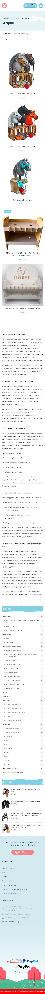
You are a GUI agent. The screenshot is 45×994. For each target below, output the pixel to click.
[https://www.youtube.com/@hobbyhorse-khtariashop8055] (41, 982)
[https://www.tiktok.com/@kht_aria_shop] (37, 982)
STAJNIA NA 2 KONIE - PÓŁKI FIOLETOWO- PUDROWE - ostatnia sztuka (22, 254)
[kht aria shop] (4, 5)
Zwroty (4, 877)
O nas (37, 842)
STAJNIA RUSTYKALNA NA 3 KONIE (22, 147)
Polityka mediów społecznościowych (14, 889)
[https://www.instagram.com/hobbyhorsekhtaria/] (33, 982)
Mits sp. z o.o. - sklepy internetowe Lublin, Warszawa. (28, 988)
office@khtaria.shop (12, 922)
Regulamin (14, 845)
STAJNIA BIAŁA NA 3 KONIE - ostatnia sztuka (22, 309)
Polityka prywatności (9, 885)
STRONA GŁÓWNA (7, 18)
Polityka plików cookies (10, 893)
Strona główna (11, 842)
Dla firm (23, 845)
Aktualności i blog (26, 842)
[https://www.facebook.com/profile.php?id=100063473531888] (29, 982)
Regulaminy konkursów (10, 881)
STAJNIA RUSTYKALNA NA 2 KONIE (22, 94)
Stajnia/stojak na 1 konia (22, 200)
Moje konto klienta (8, 868)
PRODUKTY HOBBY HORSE (21, 18)
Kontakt (31, 845)
